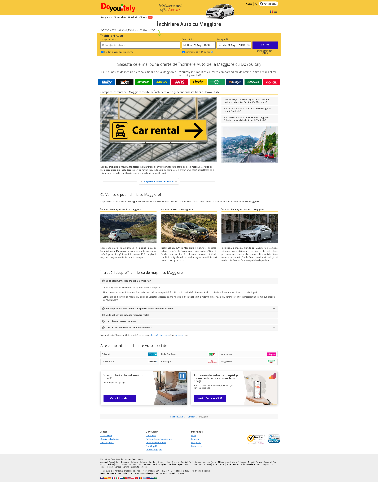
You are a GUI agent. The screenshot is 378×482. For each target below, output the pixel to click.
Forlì (191, 462)
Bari (117, 462)
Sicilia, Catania (205, 464)
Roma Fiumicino (144, 464)
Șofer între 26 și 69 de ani (197, 52)
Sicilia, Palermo (232, 464)
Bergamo (125, 462)
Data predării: (223, 39)
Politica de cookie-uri (156, 442)
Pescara (267, 462)
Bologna (134, 462)
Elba (168, 462)
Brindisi (152, 462)
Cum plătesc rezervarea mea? (121, 321)
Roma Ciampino (129, 464)
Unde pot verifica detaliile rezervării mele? (127, 315)
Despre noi (151, 435)
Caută (265, 45)
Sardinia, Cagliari (176, 464)
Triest (110, 467)
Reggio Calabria (107, 464)
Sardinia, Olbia (191, 464)
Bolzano (143, 462)
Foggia (184, 462)
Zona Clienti (106, 435)
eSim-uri (143, 17)
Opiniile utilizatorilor (109, 439)
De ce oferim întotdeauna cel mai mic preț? (128, 280)
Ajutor (249, 4)
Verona (126, 467)
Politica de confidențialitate (159, 439)
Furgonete (106, 17)
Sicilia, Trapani (263, 464)
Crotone (161, 462)
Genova (198, 462)
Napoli (251, 462)
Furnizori (195, 439)
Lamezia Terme (209, 462)
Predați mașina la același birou (118, 52)
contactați (179, 335)
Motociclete (120, 17)
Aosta (111, 462)
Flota (193, 435)
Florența (175, 462)
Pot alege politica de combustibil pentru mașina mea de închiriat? (140, 308)
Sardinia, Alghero (160, 464)
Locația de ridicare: (109, 39)
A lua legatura (107, 442)
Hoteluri (132, 17)
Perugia (259, 462)
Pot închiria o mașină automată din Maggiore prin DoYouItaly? (247, 110)
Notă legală (151, 446)
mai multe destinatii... (139, 467)
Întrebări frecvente (160, 335)
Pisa (274, 462)
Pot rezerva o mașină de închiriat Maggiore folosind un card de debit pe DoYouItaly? (246, 119)
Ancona (103, 462)
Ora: (204, 39)
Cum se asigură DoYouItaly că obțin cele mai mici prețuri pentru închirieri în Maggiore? (246, 101)
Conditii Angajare (154, 449)
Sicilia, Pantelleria (248, 464)
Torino (273, 464)
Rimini (117, 464)
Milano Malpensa (239, 462)
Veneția (118, 467)
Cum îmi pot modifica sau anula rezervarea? (128, 327)
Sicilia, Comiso (218, 464)
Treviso (103, 467)
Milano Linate (224, 462)
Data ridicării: (188, 39)
